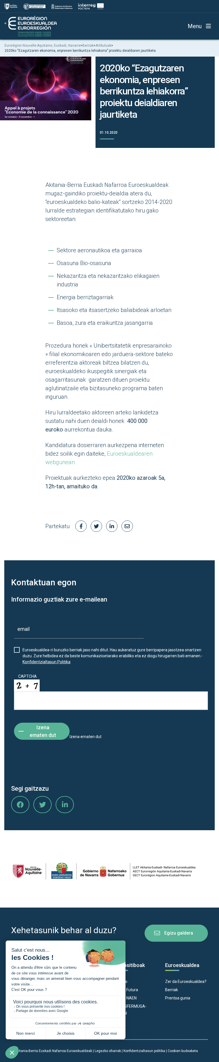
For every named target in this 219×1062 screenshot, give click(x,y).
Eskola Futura (126, 989)
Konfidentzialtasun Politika (46, 662)
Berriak (171, 989)
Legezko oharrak (108, 1051)
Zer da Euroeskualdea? (185, 981)
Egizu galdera (178, 933)
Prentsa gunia (177, 998)
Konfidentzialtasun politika (144, 1051)
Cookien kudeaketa (183, 1051)
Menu (195, 26)
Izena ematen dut (43, 731)
